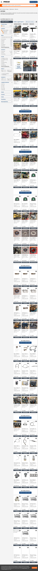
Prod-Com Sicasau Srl (17, 245)
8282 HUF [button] (24, 485)
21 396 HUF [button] (32, 451)
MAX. (8, 70)
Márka (2, 35)
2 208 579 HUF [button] (17, 393)
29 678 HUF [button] (24, 260)
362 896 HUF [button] (24, 87)
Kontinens (3, 49)
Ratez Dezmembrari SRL (17, 170)
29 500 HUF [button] (24, 39)
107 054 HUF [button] (32, 56)
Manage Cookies (24, 568)
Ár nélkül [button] (24, 56)
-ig (7, 78)
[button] (6, 22)
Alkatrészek (12, 9)
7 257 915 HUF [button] (17, 39)
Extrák (2, 96)
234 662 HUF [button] (24, 359)
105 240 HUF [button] (32, 39)
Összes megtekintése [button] (5, 47)
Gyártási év (3, 77)
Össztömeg (3, 99)
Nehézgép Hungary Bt (17, 41)
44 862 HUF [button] (16, 243)
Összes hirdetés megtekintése (18, 67)
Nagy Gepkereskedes (25, 58)
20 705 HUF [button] (24, 434)
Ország (2, 56)
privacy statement (4, 569)
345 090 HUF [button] (16, 485)
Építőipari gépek (5, 9)
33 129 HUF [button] (32, 359)
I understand (34, 567)
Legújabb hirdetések (5, 82)
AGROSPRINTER (17, 129)
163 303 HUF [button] (32, 87)
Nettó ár (2, 68)
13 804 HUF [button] (32, 376)
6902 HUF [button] (16, 104)
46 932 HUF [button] (32, 260)
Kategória (3, 28)
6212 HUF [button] (32, 185)
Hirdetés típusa (4, 24)
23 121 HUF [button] (16, 359)
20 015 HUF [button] (16, 284)
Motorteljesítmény (4, 101)
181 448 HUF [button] (16, 87)
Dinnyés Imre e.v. (17, 58)
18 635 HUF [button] (16, 376)
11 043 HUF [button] (24, 209)
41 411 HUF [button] (24, 318)
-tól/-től (2, 78)
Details (2, 92)
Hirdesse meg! (34, 1)
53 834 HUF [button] (32, 243)
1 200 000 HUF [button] (17, 56)
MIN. (2, 70)
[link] (17, 29)
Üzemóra (3, 94)
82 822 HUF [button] (16, 260)
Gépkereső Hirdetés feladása (25, 111)
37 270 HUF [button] (24, 376)
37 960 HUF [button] (24, 243)
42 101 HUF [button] (24, 301)
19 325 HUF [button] (24, 451)
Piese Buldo (17, 146)
